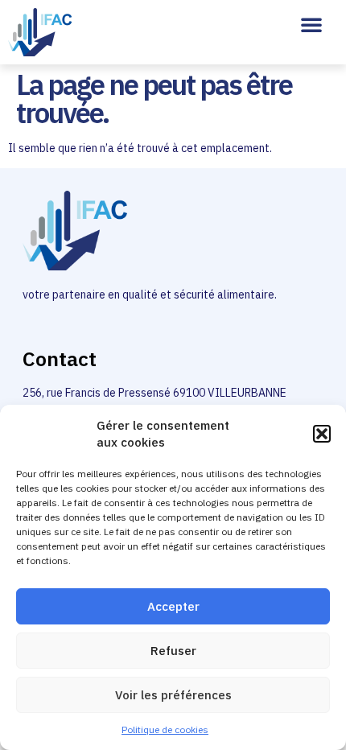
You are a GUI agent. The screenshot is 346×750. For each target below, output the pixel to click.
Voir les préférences (173, 695)
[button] (322, 434)
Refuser (173, 650)
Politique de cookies (165, 729)
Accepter (173, 606)
